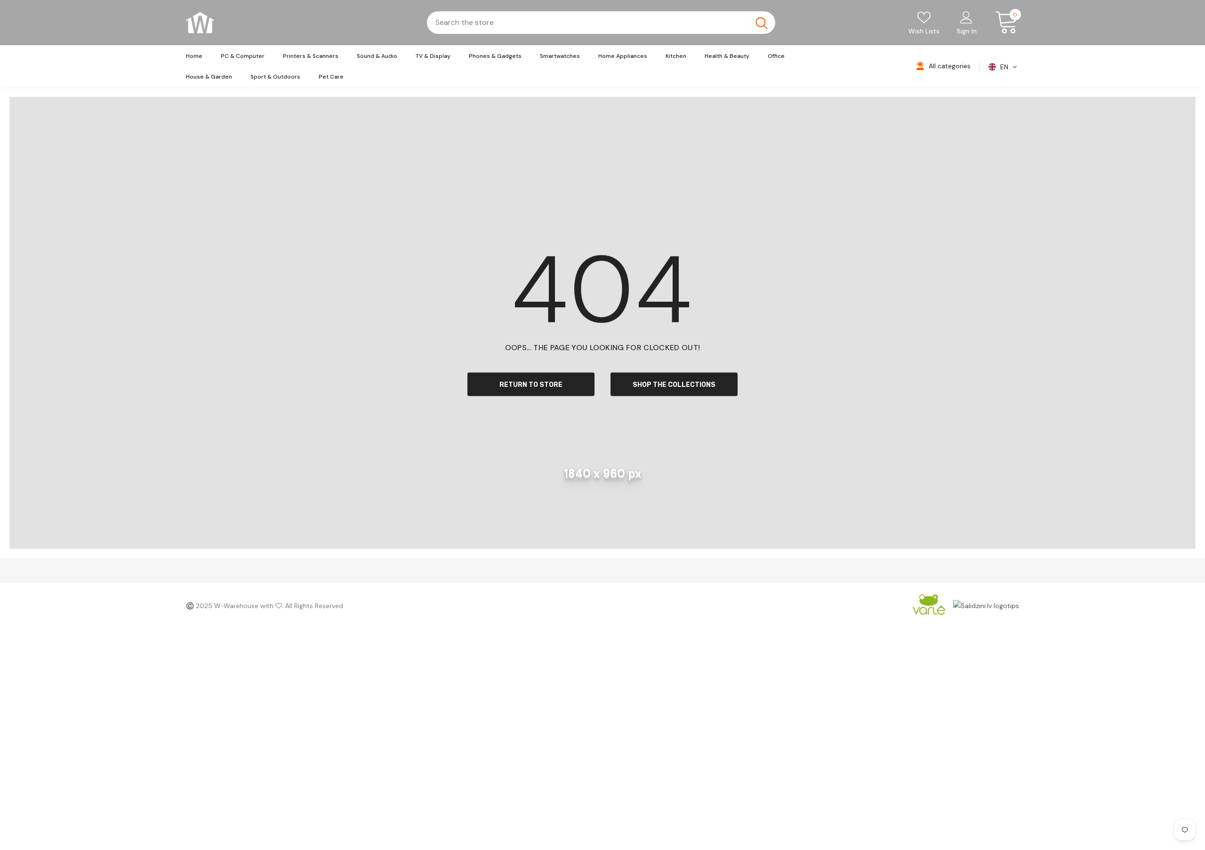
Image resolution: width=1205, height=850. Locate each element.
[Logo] (200, 22)
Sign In (966, 31)
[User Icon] (966, 17)
